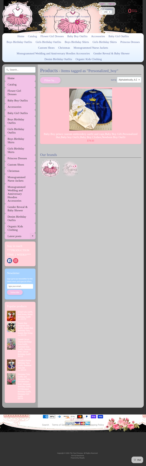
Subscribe (14, 292)
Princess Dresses (130, 41)
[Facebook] (9, 260)
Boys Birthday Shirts (77, 41)
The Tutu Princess (76, 453)
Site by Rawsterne (77, 456)
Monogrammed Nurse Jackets (91, 47)
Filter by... (50, 80)
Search (45, 425)
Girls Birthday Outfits (48, 41)
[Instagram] (15, 260)
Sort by (113, 80)
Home (20, 36)
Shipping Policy (96, 425)
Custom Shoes (46, 47)
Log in (102, 4)
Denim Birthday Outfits (58, 59)
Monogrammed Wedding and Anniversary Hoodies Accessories (53, 53)
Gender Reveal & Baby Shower (111, 53)
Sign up (111, 4)
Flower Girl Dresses (52, 36)
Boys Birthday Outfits (19, 41)
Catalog (32, 36)
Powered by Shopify (78, 458)
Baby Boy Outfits (77, 36)
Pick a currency (107, 9)
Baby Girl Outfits (119, 36)
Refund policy (78, 425)
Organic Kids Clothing (89, 59)
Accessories (98, 36)
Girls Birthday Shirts (105, 41)
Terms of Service (60, 425)
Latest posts (22, 237)
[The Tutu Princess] (17, 16)
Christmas (64, 47)
